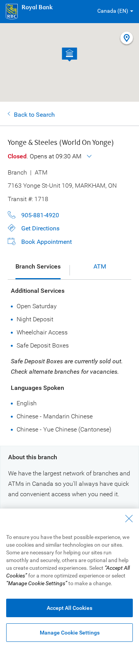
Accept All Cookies (69, 608)
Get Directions (40, 228)
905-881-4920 (40, 215)
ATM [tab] (99, 266)
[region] (69, 578)
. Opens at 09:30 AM (45, 156)
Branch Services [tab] (38, 266)
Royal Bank (37, 7)
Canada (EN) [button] (112, 11)
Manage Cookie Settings (70, 633)
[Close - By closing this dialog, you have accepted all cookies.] (129, 518)
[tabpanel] (71, 359)
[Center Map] (126, 38)
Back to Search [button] (34, 114)
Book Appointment (46, 241)
